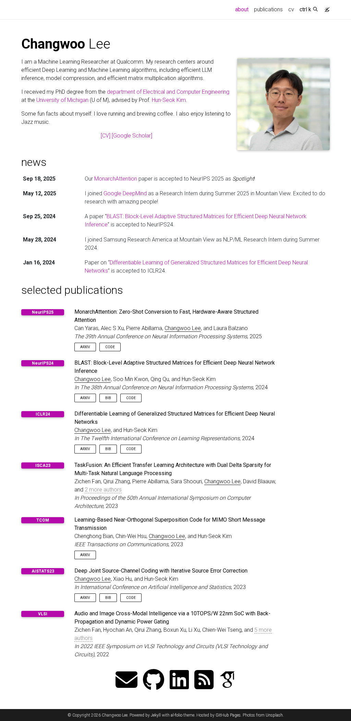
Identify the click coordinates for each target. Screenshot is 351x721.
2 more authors (103, 489)
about (243, 9)
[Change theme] (325, 7)
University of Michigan (62, 100)
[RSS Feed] (204, 680)
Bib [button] (108, 398)
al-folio (176, 715)
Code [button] (110, 347)
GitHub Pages (228, 715)
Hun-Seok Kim (169, 100)
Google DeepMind (125, 193)
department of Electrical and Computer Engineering (168, 92)
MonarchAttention (115, 178)
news (34, 162)
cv (291, 9)
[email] (126, 680)
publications (268, 9)
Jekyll (156, 715)
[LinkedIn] (179, 680)
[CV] (105, 135)
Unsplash (274, 715)
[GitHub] (153, 680)
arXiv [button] (85, 347)
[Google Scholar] (132, 135)
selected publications (72, 290)
